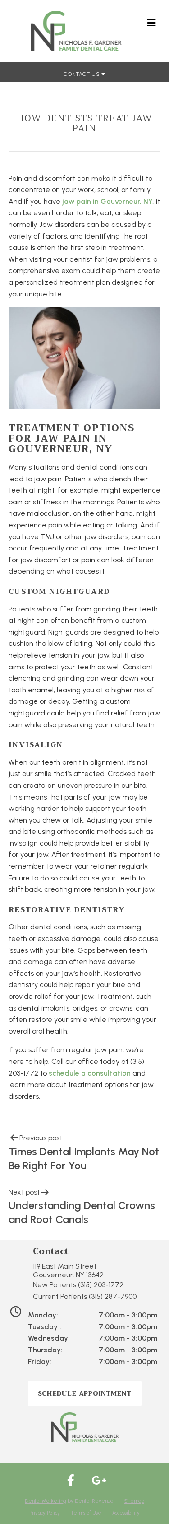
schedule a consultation (90, 1073)
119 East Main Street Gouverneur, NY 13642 (68, 1270)
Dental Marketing (45, 1501)
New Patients (78, 1284)
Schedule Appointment (85, 1393)
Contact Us (82, 74)
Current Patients (85, 1296)
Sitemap (134, 1501)
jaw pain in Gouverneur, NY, (108, 201)
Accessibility (126, 1513)
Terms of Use (86, 1513)
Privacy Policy (44, 1513)
